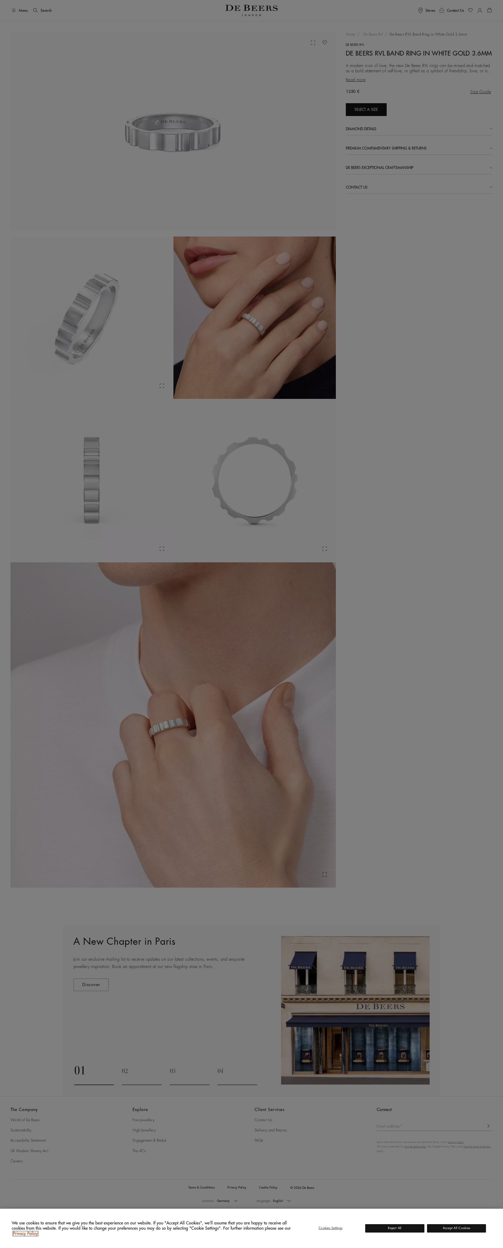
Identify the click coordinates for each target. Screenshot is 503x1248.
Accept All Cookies (456, 1228)
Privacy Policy (25, 1233)
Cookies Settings (330, 1228)
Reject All (394, 1228)
